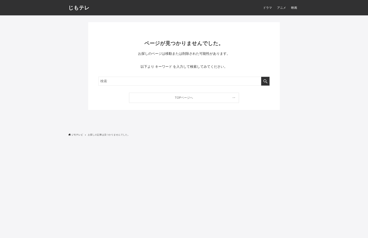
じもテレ (79, 7)
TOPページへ (184, 97)
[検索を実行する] (265, 81)
